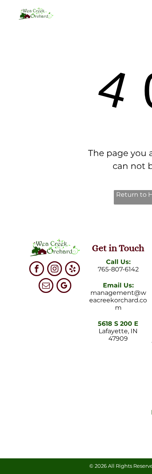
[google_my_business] (64, 286)
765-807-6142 (118, 269)
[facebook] (36, 269)
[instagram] (54, 269)
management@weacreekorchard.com (118, 300)
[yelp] (72, 269)
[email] (46, 286)
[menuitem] (85, 29)
